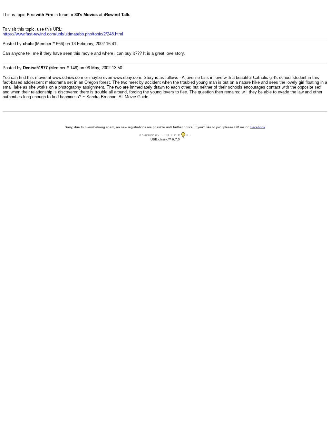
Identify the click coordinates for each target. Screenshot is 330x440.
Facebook (257, 127)
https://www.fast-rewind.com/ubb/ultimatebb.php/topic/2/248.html (63, 34)
